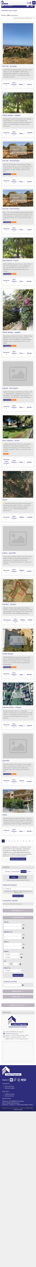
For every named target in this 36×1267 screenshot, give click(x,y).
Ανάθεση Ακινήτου (10, 1094)
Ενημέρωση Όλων (18, 975)
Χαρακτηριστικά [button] (16, 991)
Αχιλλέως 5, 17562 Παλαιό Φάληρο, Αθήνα (17, 1035)
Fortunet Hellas (29, 1108)
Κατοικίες (7, 871)
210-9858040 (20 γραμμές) (16, 1101)
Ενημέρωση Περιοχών (18, 896)
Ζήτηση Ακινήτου (9, 1086)
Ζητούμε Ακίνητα (9, 1096)
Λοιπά (29, 871)
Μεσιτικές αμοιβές (10, 1088)
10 (29, 841)
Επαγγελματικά (15, 871)
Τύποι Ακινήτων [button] (16, 910)
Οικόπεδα (23, 871)
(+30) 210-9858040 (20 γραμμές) (14, 1031)
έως (24, 924)
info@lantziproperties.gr (12, 1033)
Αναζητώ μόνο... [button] (17, 996)
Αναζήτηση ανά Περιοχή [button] (16, 1005)
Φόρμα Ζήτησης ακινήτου (18, 859)
